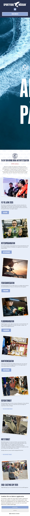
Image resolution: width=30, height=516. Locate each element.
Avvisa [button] (15, 510)
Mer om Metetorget (7, 454)
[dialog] (15, 505)
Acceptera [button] (15, 507)
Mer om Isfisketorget (8, 409)
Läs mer (18, 504)
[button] (15, 9)
